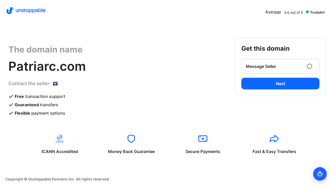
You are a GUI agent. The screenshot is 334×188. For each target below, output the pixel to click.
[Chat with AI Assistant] (320, 174)
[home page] (25, 10)
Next (280, 83)
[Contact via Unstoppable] (55, 83)
